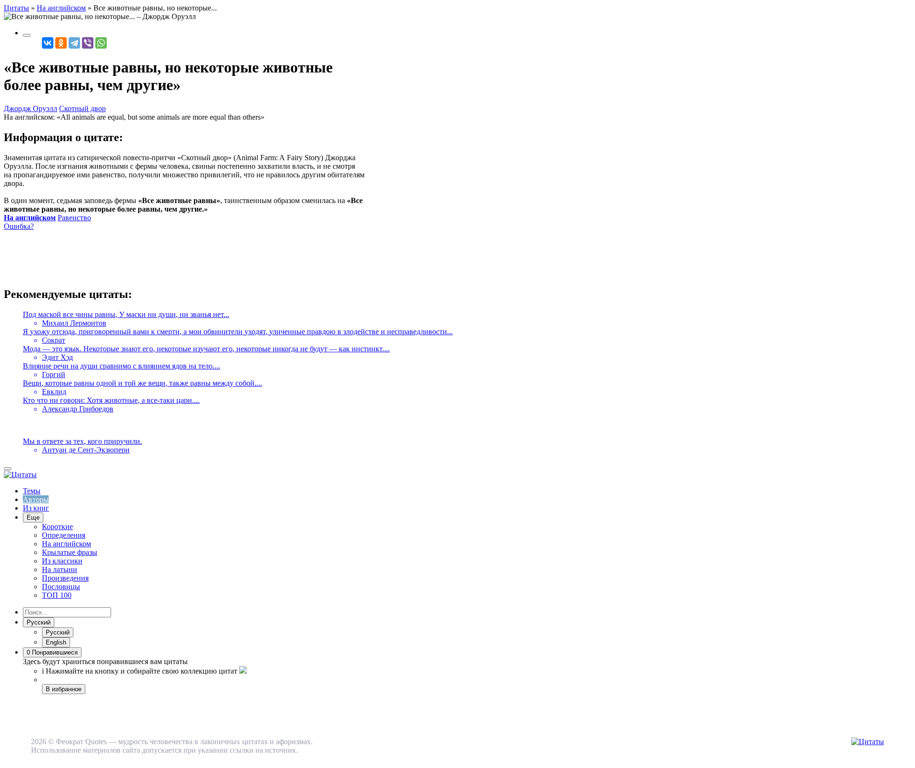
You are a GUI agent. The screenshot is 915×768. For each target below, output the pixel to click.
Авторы (36, 499)
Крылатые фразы (69, 552)
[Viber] (87, 43)
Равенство (74, 218)
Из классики (62, 561)
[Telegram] (74, 43)
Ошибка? (19, 226)
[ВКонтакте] (47, 43)
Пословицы (61, 587)
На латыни (59, 569)
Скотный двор (82, 108)
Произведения (65, 578)
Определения (63, 535)
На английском (30, 218)
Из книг (36, 508)
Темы (32, 491)
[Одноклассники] (61, 43)
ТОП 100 (56, 595)
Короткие (57, 526)
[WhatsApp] (101, 43)
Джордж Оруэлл (30, 108)
